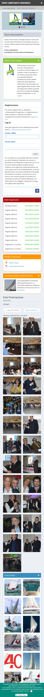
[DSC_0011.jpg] (32, 366)
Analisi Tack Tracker (13, 60)
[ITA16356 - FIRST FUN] (31, 605)
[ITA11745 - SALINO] (31, 661)
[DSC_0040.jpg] (12, 523)
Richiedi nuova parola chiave (21, 130)
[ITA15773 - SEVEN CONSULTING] (12, 679)
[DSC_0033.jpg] (32, 464)
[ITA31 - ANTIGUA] (12, 587)
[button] (41, 3)
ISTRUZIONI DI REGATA (16, 266)
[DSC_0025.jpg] (32, 405)
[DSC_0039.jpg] (32, 504)
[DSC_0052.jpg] (12, 543)
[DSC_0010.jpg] (12, 366)
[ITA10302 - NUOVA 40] (12, 661)
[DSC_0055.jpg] (12, 563)
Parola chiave (10, 142)
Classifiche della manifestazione (18, 275)
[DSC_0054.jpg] (32, 543)
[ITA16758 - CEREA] (31, 587)
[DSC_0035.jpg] (12, 484)
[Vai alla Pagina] (38, 60)
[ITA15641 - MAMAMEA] (31, 624)
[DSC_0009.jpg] (32, 346)
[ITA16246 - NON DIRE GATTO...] (31, 642)
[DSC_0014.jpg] (32, 386)
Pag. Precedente (12, 310)
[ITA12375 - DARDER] (12, 605)
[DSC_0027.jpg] (32, 425)
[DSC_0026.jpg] (12, 425)
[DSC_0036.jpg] (32, 484)
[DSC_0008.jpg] (12, 346)
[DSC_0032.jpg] (12, 464)
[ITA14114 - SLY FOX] (31, 679)
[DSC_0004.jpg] (32, 326)
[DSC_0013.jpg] (12, 386)
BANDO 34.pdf (14, 263)
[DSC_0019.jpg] (12, 405)
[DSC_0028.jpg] (12, 445)
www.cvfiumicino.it (9, 8)
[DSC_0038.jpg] (12, 504)
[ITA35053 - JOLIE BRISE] (12, 624)
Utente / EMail (10, 133)
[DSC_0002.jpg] (12, 326)
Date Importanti (11, 199)
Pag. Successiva (32, 310)
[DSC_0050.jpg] (32, 523)
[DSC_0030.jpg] (32, 445)
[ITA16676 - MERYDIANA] (12, 642)
